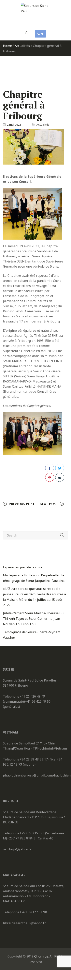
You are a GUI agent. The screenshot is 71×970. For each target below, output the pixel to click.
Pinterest (49, 477)
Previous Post (22, 504)
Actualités (22, 46)
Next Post (49, 504)
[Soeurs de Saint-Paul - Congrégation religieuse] (35, 8)
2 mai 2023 (14, 124)
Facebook (49, 468)
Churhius (41, 956)
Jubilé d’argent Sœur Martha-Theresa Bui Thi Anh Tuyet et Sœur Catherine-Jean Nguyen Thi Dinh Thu (33, 618)
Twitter (59, 468)
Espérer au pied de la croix (22, 567)
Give (40, 33)
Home (7, 46)
